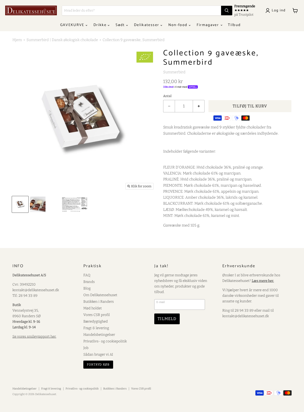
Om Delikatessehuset (100, 295)
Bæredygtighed (95, 321)
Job (86, 348)
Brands (89, 282)
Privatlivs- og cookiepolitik (105, 341)
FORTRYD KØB (98, 364)
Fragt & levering (96, 328)
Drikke (100, 25)
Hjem (17, 40)
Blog (87, 288)
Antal (167, 96)
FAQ (86, 275)
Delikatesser (147, 25)
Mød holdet (92, 308)
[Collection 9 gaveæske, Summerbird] (20, 204)
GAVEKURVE (73, 25)
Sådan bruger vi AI (98, 354)
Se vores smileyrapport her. (34, 336)
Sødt (121, 25)
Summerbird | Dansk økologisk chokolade (62, 40)
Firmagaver (208, 25)
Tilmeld (167, 318)
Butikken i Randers (98, 301)
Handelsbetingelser (99, 334)
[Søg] (226, 10)
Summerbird (174, 72)
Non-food (178, 25)
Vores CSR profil (96, 315)
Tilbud (234, 25)
